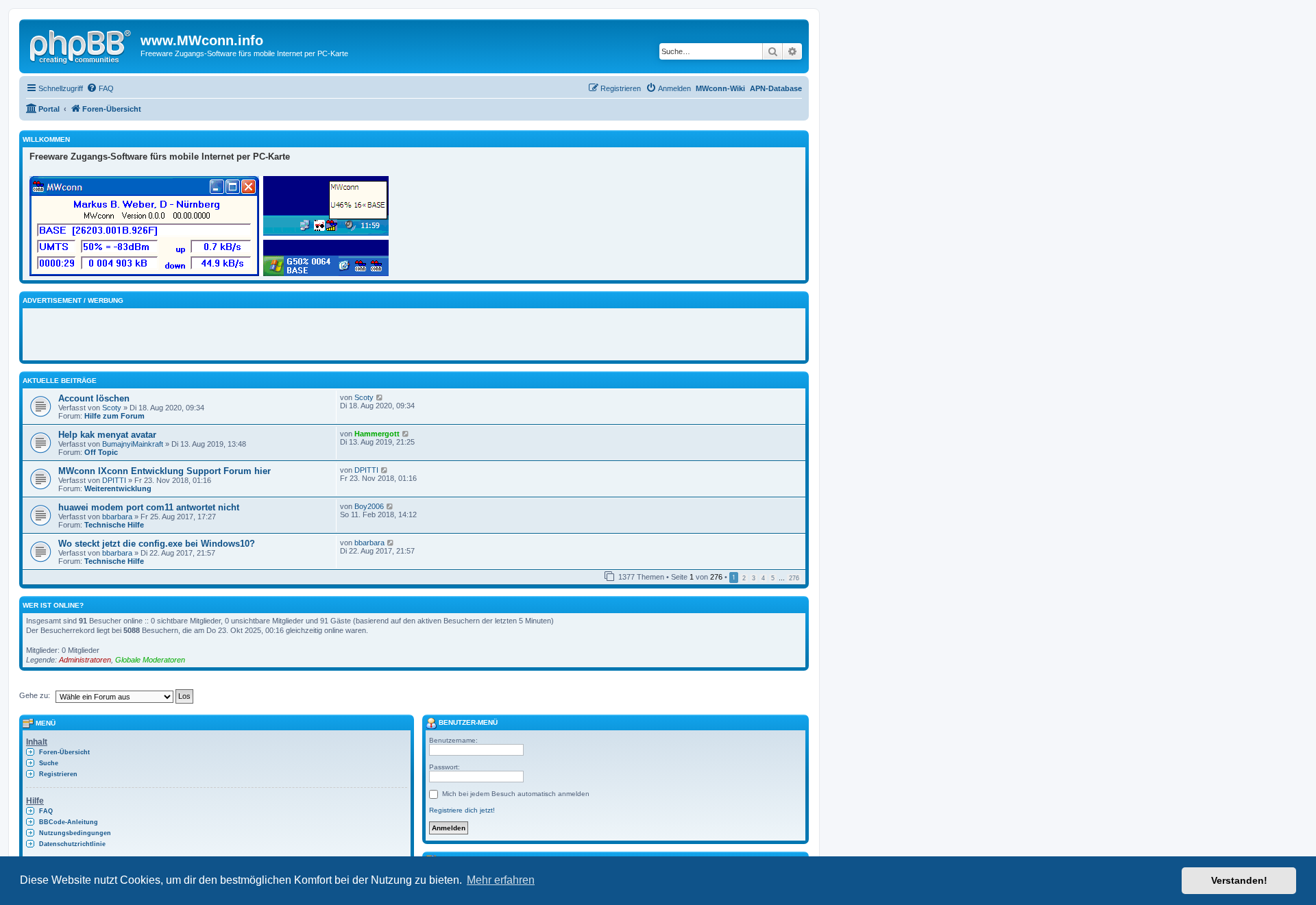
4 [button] (763, 578)
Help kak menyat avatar (107, 435)
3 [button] (753, 578)
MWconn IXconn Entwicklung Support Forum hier (164, 471)
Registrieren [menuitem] (58, 774)
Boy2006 (369, 506)
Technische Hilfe (114, 525)
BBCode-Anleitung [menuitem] (68, 822)
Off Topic (101, 452)
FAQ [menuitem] (46, 811)
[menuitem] (100, 88)
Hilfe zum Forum (114, 416)
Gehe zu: (34, 695)
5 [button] (773, 578)
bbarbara (117, 516)
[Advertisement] (189, 332)
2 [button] (744, 578)
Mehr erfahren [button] (501, 880)
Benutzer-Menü (467, 722)
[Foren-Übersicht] (82, 44)
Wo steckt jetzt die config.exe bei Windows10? (156, 543)
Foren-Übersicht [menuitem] (64, 752)
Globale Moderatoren (150, 660)
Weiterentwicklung (117, 488)
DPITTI (114, 480)
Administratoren (85, 660)
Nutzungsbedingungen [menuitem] (75, 833)
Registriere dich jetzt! (462, 810)
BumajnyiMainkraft (132, 444)
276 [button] (794, 578)
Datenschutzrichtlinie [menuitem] (72, 844)
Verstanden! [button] (1239, 880)
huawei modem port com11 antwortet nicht (148, 507)
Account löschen (94, 398)
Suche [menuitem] (48, 763)
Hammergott (377, 434)
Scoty (111, 408)
